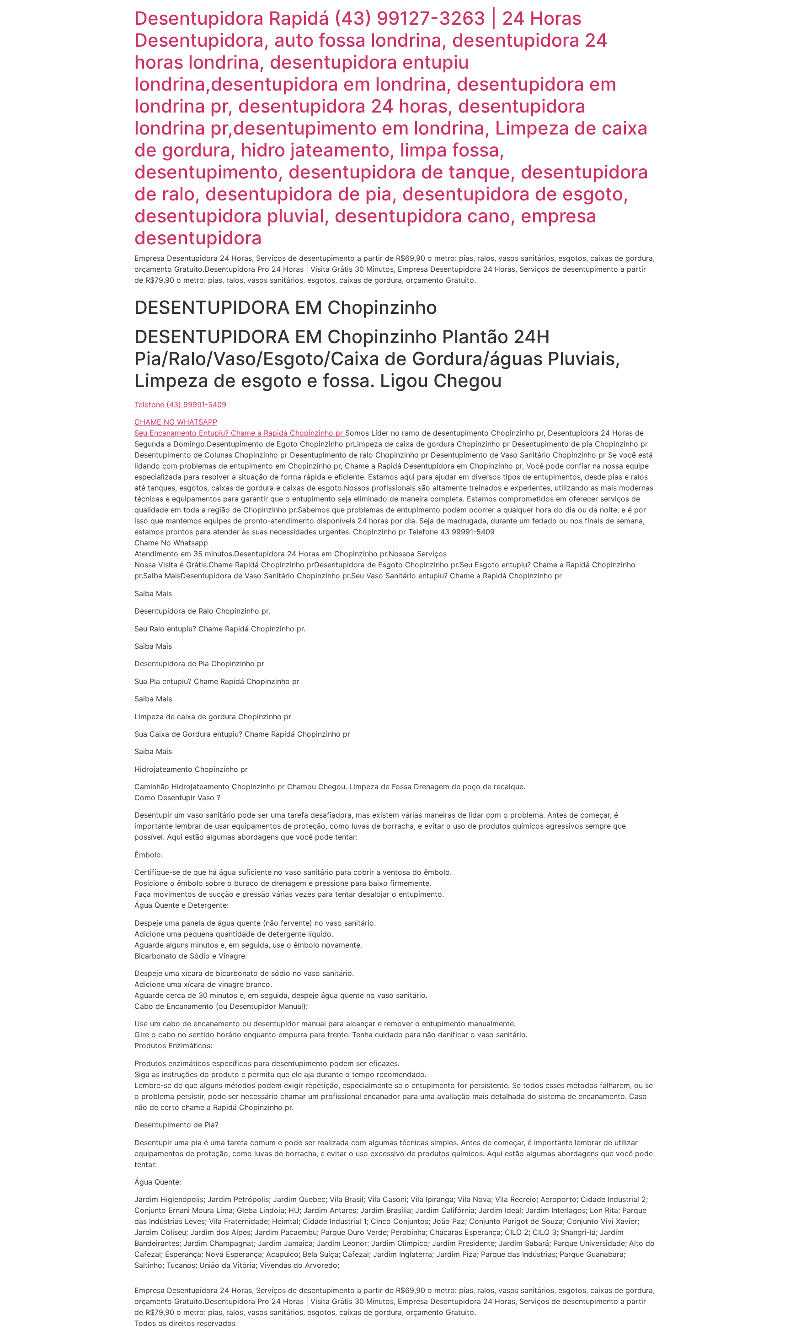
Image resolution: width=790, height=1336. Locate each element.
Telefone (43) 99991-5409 (180, 404)
